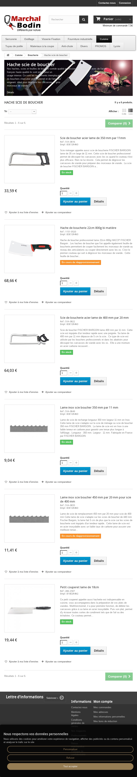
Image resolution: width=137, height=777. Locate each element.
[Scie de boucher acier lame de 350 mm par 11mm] (29, 159)
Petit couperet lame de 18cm (79, 587)
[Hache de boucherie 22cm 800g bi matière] (29, 249)
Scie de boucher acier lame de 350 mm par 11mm (93, 138)
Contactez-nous (107, 3)
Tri (5, 111)
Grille (124, 114)
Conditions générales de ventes (77, 723)
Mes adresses (100, 712)
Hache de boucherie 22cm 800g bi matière (88, 228)
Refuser (70, 758)
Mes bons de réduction (105, 721)
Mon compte (103, 701)
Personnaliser (70, 749)
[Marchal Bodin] (24, 24)
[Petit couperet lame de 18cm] (29, 608)
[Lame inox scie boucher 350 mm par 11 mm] (29, 428)
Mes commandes (102, 707)
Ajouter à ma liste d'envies (23, 212)
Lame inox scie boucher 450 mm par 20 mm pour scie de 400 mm (95, 499)
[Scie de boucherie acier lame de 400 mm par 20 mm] (29, 339)
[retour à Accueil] (8, 55)
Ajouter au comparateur (58, 212)
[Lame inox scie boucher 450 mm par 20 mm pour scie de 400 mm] (29, 518)
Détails (10, 92)
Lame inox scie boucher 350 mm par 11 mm (89, 407)
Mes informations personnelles (109, 716)
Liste (131, 114)
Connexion (125, 3)
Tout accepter (70, 766)
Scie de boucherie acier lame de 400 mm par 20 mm (94, 317)
